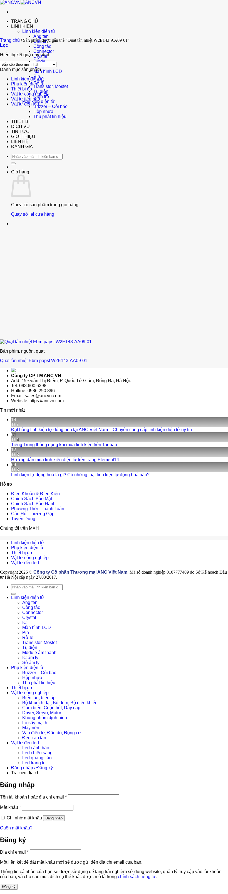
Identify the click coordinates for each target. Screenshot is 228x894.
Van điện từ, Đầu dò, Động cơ (51, 732)
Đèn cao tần (34, 737)
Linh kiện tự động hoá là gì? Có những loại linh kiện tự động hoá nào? (80, 474)
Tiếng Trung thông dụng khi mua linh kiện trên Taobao (64, 444)
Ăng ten (41, 36)
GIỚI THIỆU (23, 136)
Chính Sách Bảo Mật (31, 498)
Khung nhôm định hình (44, 717)
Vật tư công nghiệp (30, 94)
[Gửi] (13, 163)
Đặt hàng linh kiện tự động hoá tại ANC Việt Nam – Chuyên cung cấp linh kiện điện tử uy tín (101, 429)
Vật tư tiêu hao (25, 99)
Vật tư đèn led (25, 104)
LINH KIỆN (22, 26)
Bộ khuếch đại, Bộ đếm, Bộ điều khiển (60, 702)
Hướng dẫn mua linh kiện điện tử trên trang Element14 (65, 459)
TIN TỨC (20, 131)
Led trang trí (34, 762)
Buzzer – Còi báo (50, 106)
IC (24, 622)
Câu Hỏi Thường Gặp (32, 513)
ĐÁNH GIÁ (22, 146)
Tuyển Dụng (23, 518)
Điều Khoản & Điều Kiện (35, 493)
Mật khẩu (10, 807)
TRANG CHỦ (24, 21)
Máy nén (30, 727)
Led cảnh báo (35, 747)
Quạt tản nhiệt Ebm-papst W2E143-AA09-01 (43, 360)
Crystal (29, 617)
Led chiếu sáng (37, 752)
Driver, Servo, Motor (41, 712)
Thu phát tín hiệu (49, 116)
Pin (25, 632)
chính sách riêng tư (137, 876)
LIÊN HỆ (20, 141)
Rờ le (27, 637)
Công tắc (42, 46)
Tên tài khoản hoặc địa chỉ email (33, 797)
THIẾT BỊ (20, 121)
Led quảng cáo (37, 757)
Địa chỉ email (14, 852)
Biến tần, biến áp (39, 697)
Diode (39, 61)
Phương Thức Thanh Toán (37, 508)
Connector (43, 51)
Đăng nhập (54, 818)
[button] (4, 45)
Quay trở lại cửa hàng (32, 214)
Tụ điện (29, 647)
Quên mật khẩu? (16, 828)
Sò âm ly (30, 662)
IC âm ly (30, 657)
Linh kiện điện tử (38, 31)
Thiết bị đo (21, 89)
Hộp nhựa (43, 111)
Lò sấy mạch (34, 722)
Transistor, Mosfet (50, 86)
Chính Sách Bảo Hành (33, 503)
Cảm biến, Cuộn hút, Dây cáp (51, 707)
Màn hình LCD (47, 71)
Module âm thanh (39, 652)
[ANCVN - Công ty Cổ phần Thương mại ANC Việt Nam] (20, 2)
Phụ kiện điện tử (27, 84)
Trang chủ (10, 40)
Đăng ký (9, 887)
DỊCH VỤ (20, 126)
